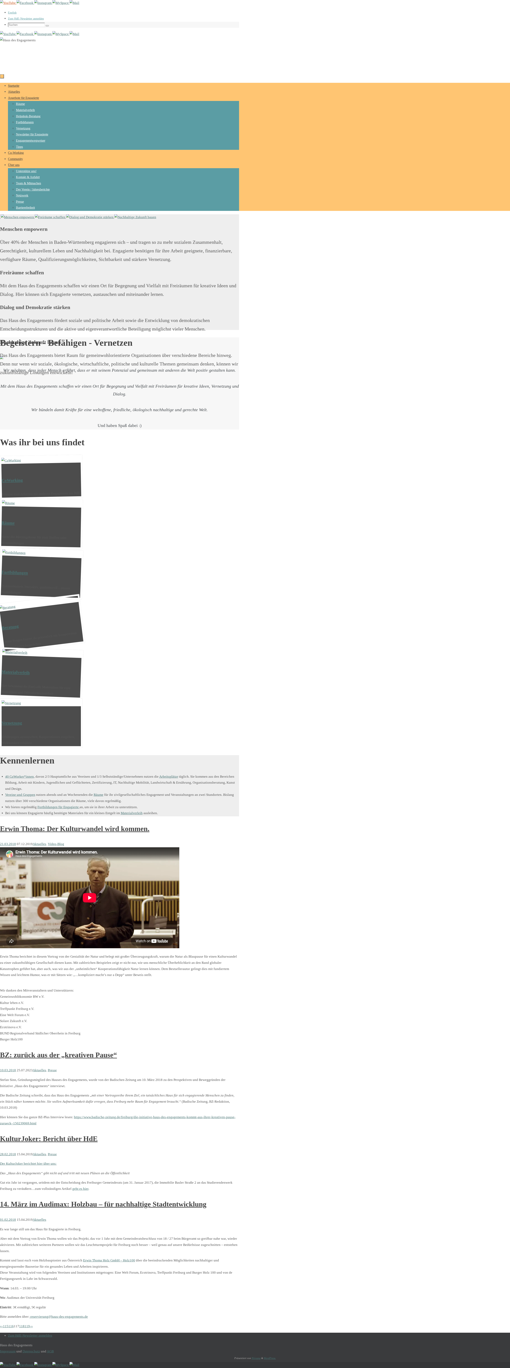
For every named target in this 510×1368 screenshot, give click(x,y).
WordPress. (270, 1358)
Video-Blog (56, 844)
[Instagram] (43, 3)
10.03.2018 (8, 1070)
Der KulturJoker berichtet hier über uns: (28, 1164)
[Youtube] (8, 3)
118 (22, 1326)
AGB (50, 1351)
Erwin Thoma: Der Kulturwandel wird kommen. (74, 829)
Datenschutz (31, 1351)
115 (5, 1326)
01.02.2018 (8, 1220)
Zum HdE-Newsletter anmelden (26, 18)
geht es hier (80, 1189)
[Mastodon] (61, 3)
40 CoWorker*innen (19, 776)
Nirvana (256, 1358)
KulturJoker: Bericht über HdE (49, 1139)
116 (11, 1326)
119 (27, 1326)
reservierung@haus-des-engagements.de (58, 1317)
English (12, 12)
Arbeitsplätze (168, 776)
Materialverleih (132, 813)
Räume (98, 795)
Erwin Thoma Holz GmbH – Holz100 (109, 1260)
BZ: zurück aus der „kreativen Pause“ (58, 1055)
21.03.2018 (8, 844)
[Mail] (74, 3)
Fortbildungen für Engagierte (58, 807)
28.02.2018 (8, 1154)
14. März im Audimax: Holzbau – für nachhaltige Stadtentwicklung (103, 1204)
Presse (52, 1070)
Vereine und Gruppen (20, 795)
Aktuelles (39, 844)
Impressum (8, 1351)
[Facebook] (25, 3)
